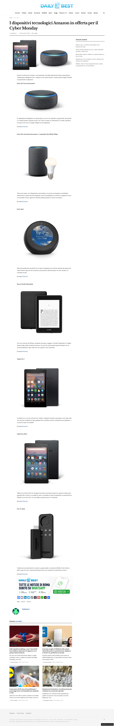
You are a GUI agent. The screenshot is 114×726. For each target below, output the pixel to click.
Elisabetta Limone (48, 700)
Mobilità (44, 13)
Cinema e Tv (63, 13)
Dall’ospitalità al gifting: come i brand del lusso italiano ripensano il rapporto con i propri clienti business (23, 651)
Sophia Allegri (14, 662)
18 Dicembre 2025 (58, 662)
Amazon (24, 126)
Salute (30, 13)
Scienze (83, 13)
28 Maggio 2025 (23, 700)
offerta (29, 601)
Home (10, 17)
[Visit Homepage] (57, 5)
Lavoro (77, 13)
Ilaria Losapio (14, 700)
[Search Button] (104, 13)
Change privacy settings (107, 724)
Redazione (14, 33)
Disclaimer (28, 713)
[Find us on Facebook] (104, 720)
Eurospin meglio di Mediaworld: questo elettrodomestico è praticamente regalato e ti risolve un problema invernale (56, 651)
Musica (96, 13)
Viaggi (55, 13)
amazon (23, 601)
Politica (24, 13)
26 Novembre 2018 (25, 33)
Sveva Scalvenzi (48, 662)
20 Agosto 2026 (24, 662)
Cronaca (17, 13)
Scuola (90, 13)
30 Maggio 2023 (58, 700)
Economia (37, 13)
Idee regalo (16, 17)
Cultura (71, 13)
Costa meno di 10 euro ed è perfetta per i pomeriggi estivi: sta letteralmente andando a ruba (24, 691)
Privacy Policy (20, 713)
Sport (50, 13)
